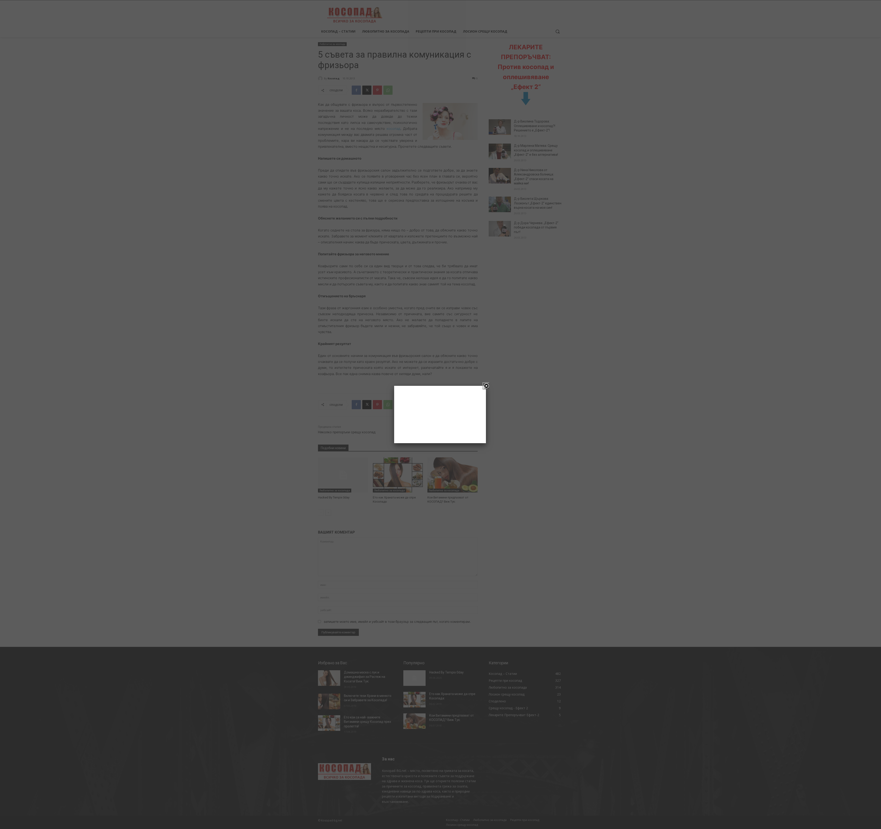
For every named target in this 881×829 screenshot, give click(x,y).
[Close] (485, 385)
